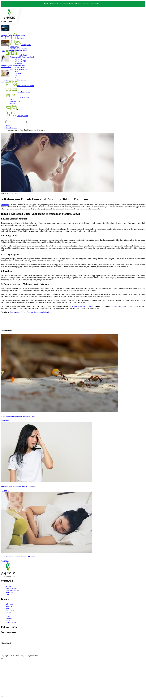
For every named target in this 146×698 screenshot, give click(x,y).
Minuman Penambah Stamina (82, 306)
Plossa (7, 616)
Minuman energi (117, 306)
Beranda (8, 586)
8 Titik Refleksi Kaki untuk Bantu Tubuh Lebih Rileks (76, 4)
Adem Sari (9, 604)
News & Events (11, 128)
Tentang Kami (10, 588)
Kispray (8, 612)
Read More (5, 421)
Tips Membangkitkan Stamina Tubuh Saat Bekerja (30, 312)
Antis (7, 608)
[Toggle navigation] (6, 120)
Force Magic (10, 610)
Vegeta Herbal (10, 622)
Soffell (7, 620)
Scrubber (8, 618)
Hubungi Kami (10, 592)
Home (7, 126)
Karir (7, 594)
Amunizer (5, 205)
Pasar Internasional (12, 590)
